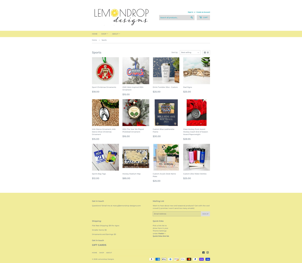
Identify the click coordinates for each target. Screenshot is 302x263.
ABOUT (115, 34)
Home (94, 40)
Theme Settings (159, 231)
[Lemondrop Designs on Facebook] (203, 253)
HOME (94, 34)
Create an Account (203, 12)
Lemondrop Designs (106, 259)
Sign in (190, 12)
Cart (205, 17)
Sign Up (205, 214)
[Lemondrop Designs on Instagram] (207, 253)
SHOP (104, 34)
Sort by (175, 52)
